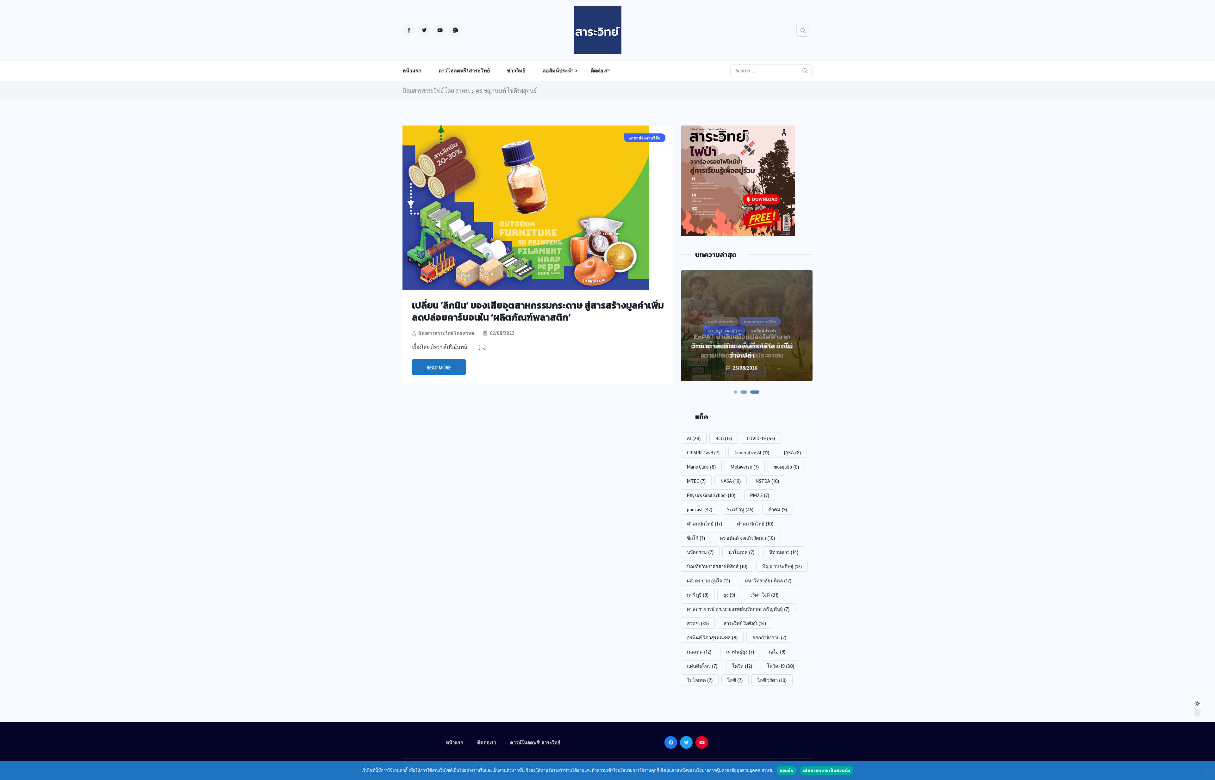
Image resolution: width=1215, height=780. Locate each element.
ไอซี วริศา (772, 680)
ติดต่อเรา (601, 70)
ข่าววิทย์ (516, 70)
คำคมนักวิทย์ (704, 523)
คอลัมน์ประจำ (558, 70)
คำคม (777, 509)
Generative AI (751, 452)
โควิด (742, 666)
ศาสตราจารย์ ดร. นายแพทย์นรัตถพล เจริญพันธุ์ (738, 609)
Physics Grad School (711, 495)
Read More (439, 367)
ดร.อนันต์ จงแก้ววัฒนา (747, 538)
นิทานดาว (783, 552)
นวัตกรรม (700, 552)
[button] (735, 392)
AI (694, 438)
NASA (730, 481)
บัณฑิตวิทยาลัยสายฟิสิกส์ (717, 566)
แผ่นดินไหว (702, 666)
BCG (723, 438)
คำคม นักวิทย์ (755, 523)
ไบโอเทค (700, 680)
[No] (1207, 770)
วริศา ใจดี (764, 595)
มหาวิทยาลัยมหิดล (768, 580)
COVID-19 (761, 438)
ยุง (729, 595)
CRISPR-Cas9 (703, 452)
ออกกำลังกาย (769, 637)
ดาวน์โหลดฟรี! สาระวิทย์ (535, 742)
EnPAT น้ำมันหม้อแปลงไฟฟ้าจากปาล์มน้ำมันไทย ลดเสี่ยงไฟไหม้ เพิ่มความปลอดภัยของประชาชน (742, 346)
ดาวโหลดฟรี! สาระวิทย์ (464, 70)
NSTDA (767, 481)
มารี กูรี (697, 595)
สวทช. (698, 623)
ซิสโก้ (696, 538)
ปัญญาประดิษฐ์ (782, 566)
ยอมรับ (787, 770)
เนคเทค (699, 651)
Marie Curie (701, 467)
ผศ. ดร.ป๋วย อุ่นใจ (708, 580)
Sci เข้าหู (740, 509)
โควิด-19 (780, 666)
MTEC (696, 481)
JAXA (792, 452)
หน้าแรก (411, 70)
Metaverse (745, 467)
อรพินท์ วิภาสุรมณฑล (712, 637)
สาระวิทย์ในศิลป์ (745, 623)
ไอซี (735, 680)
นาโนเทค (741, 552)
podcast (699, 509)
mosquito (786, 467)
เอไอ (777, 651)
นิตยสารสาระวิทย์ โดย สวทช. (447, 333)
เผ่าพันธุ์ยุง (740, 651)
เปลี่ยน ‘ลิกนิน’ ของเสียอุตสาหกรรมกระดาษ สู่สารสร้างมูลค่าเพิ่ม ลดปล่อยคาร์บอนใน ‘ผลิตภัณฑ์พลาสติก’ (538, 311)
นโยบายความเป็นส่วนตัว (826, 770)
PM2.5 (759, 495)
